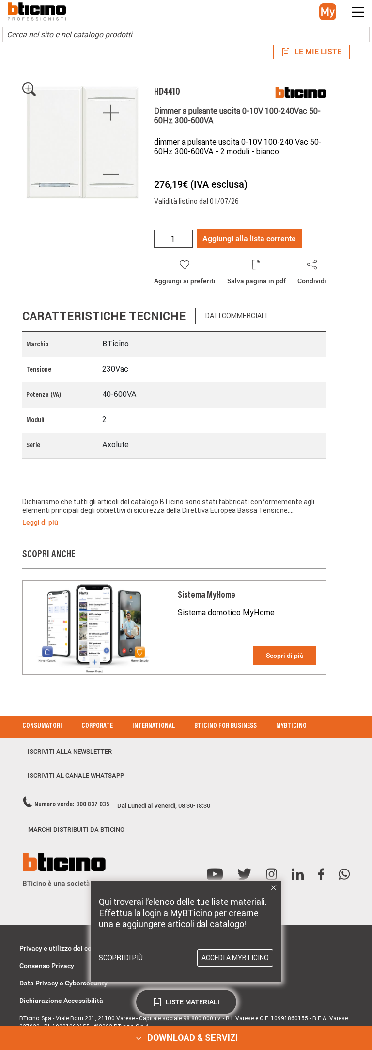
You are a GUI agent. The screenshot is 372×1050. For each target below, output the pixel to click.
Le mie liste (317, 51)
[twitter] (244, 874)
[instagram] (271, 874)
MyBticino (291, 726)
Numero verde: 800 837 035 (71, 805)
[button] (327, 11)
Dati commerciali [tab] (236, 316)
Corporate (97, 726)
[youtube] (215, 874)
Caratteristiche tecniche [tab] (104, 316)
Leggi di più (40, 522)
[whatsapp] (344, 874)
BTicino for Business (225, 726)
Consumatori (42, 726)
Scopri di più (285, 655)
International (153, 726)
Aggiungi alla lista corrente (249, 238)
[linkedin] (298, 874)
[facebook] (321, 874)
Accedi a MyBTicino (235, 957)
